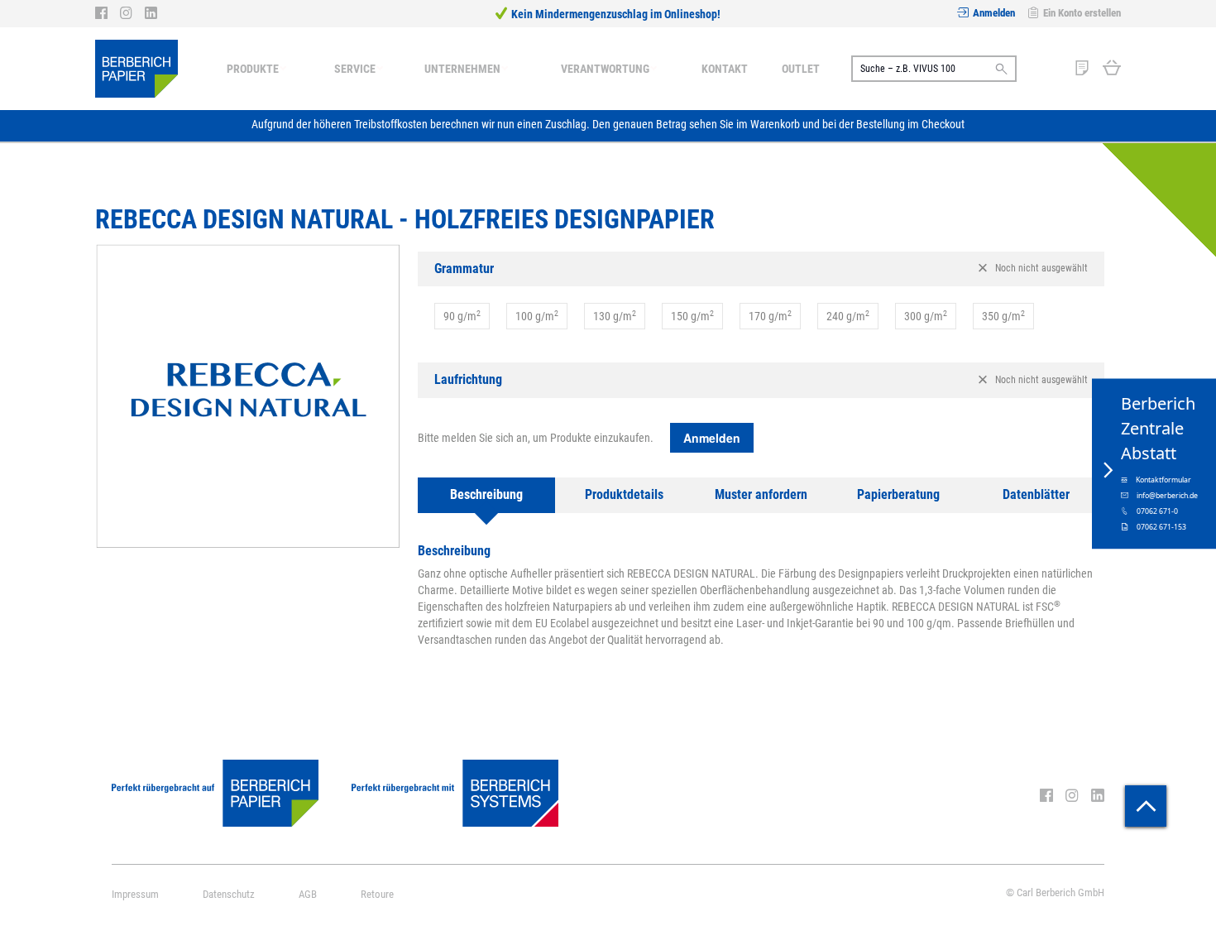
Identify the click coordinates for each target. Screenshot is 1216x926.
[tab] (761, 269)
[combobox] (934, 68)
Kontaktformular (1163, 479)
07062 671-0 (1157, 511)
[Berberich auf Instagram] (132, 13)
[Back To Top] (1145, 806)
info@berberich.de (1167, 495)
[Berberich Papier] (136, 69)
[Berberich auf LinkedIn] (151, 13)
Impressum (135, 894)
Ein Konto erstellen (1082, 13)
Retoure (377, 894)
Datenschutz (229, 894)
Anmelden (994, 13)
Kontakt (724, 68)
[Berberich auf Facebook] (107, 13)
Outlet (801, 68)
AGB (308, 894)
